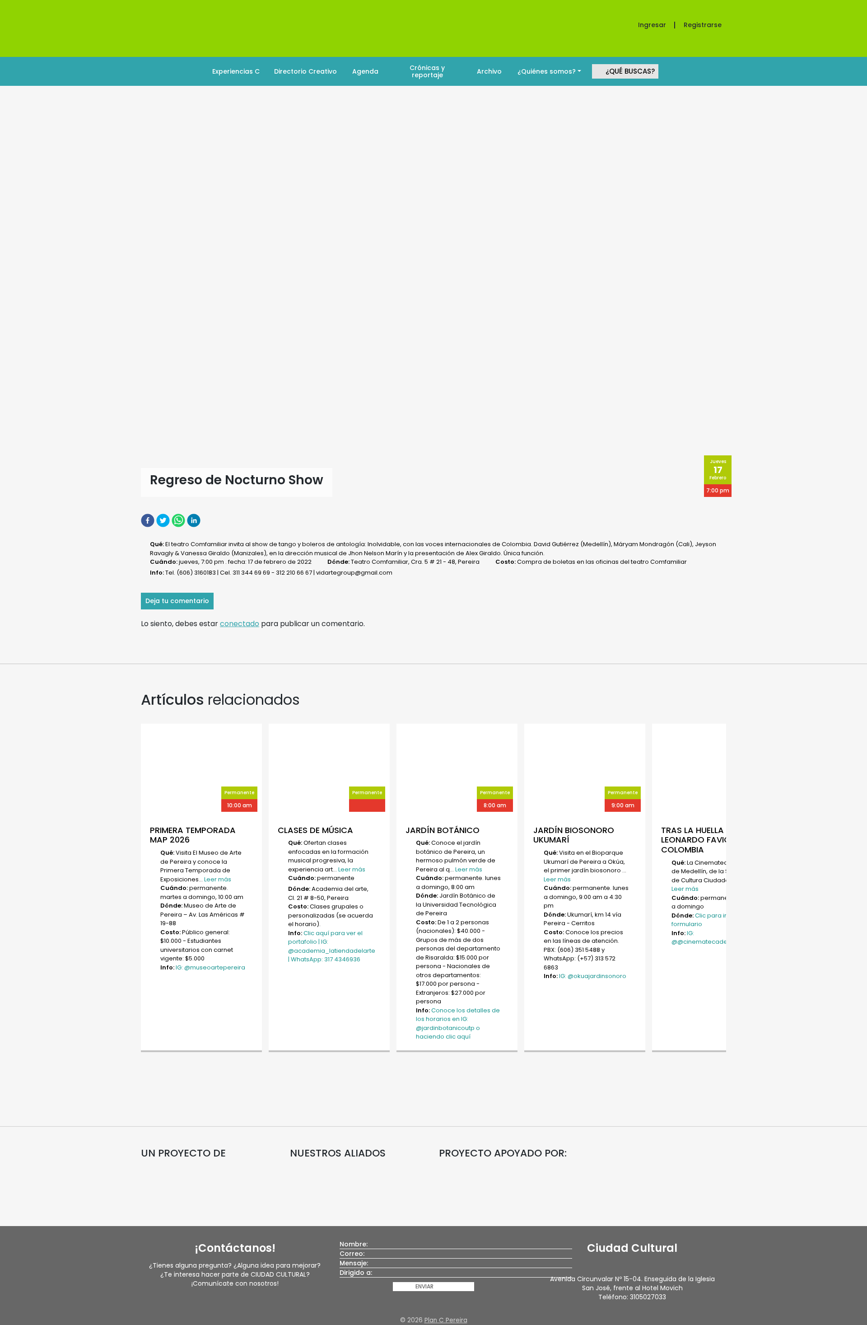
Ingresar (652, 24)
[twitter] (164, 520)
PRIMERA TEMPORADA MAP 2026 (193, 835)
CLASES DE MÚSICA (315, 830)
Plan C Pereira (445, 1320)
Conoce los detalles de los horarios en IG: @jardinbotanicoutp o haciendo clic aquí (458, 1023)
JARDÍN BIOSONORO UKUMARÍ (573, 835)
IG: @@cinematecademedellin (712, 937)
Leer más (217, 879)
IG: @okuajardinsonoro (592, 976)
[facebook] (148, 520)
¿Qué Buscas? (630, 71)
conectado (239, 623)
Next (731, 889)
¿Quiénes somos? (546, 71)
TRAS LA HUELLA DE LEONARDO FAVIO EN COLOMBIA (701, 839)
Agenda (365, 71)
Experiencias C (236, 71)
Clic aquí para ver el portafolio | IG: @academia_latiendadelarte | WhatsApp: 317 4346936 (331, 946)
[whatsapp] (179, 520)
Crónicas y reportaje (427, 71)
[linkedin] (194, 520)
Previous (136, 889)
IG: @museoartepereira (210, 967)
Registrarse (703, 24)
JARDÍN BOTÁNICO (443, 830)
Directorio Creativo (305, 71)
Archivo (489, 71)
